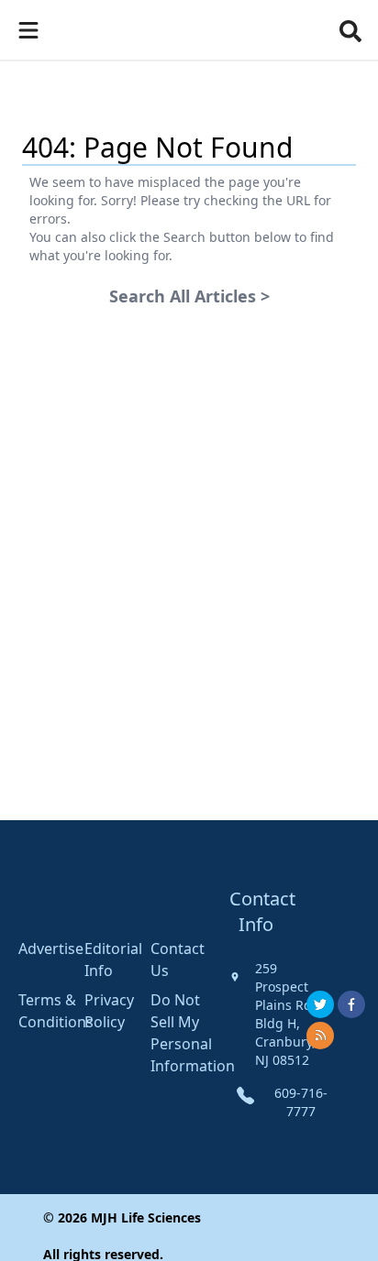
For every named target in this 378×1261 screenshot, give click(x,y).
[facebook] (351, 1004)
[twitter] (320, 1004)
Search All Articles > (189, 296)
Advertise (50, 948)
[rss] (320, 1035)
